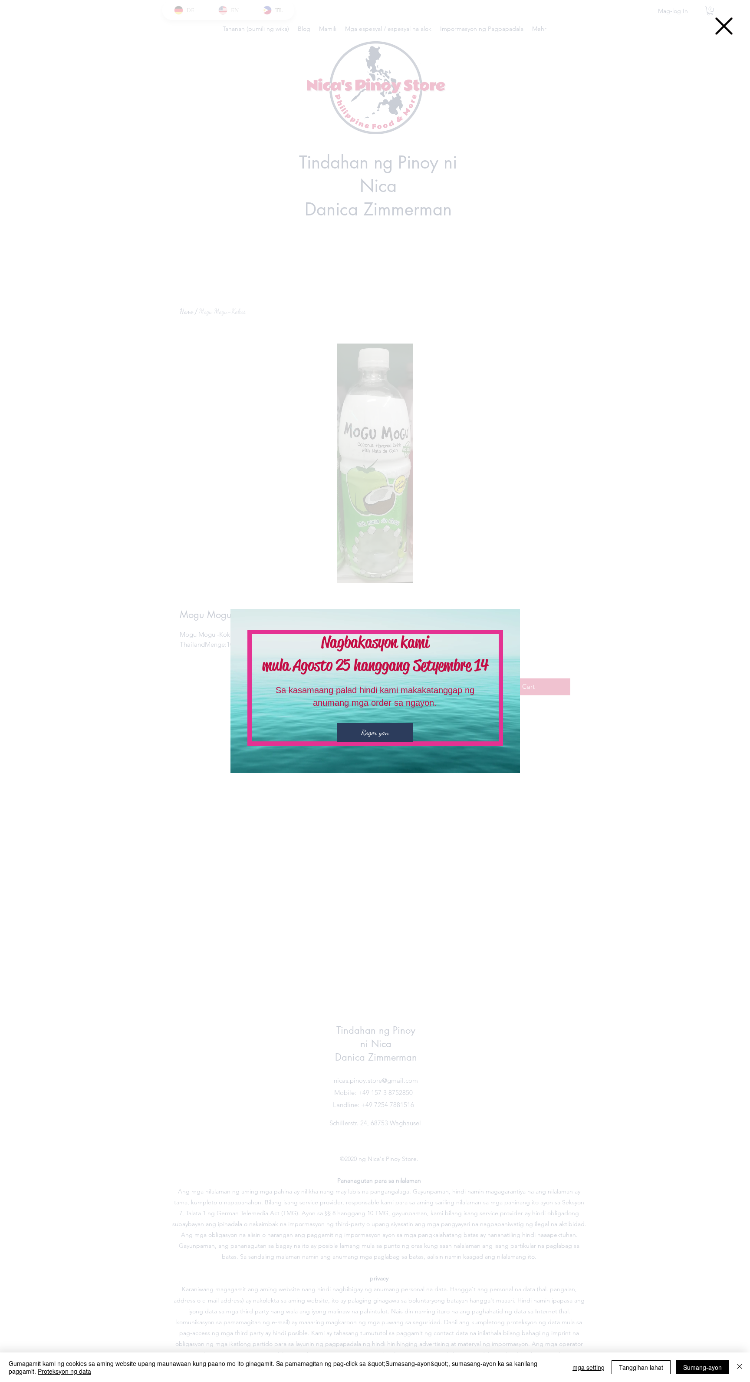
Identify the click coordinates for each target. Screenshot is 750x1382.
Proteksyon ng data (64, 1371)
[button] (724, 26)
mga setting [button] (588, 1367)
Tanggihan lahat (641, 1367)
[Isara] (739, 1367)
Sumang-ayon (702, 1367)
